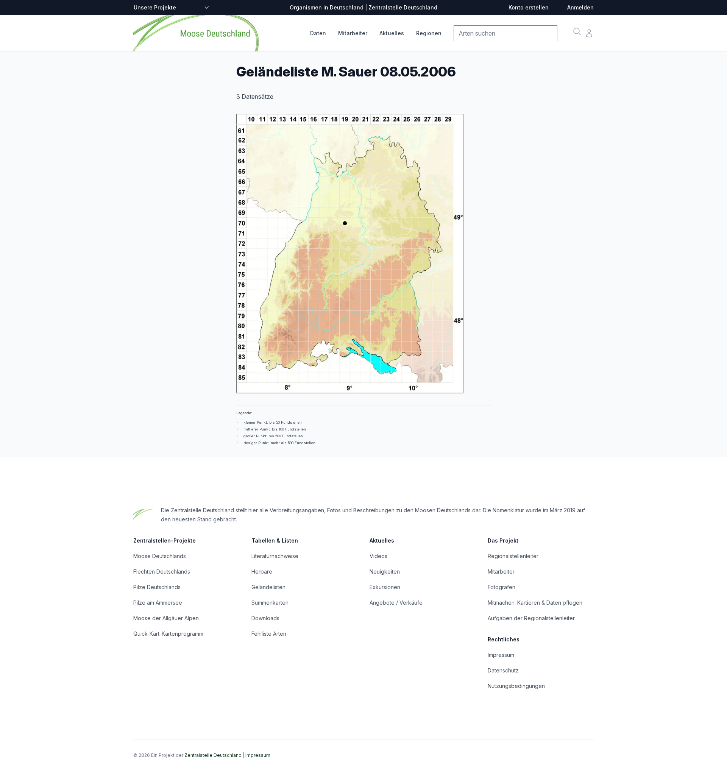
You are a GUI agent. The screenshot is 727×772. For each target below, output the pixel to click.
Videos (378, 556)
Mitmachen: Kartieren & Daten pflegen (535, 602)
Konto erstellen (529, 7)
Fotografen (501, 587)
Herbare (261, 571)
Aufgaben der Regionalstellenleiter (531, 618)
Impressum (501, 655)
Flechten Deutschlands (161, 571)
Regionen (429, 33)
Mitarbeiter (352, 33)
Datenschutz (503, 670)
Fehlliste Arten (268, 633)
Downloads (265, 618)
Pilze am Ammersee (157, 602)
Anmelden (580, 7)
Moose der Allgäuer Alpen (166, 618)
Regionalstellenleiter (513, 556)
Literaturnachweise (274, 556)
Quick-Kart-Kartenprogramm (168, 633)
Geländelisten (268, 587)
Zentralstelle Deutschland (213, 755)
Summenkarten (270, 602)
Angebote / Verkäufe (396, 602)
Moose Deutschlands (159, 556)
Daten (318, 33)
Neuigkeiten (385, 571)
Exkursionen (385, 587)
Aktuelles (391, 33)
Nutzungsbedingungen (516, 686)
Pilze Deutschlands (157, 587)
